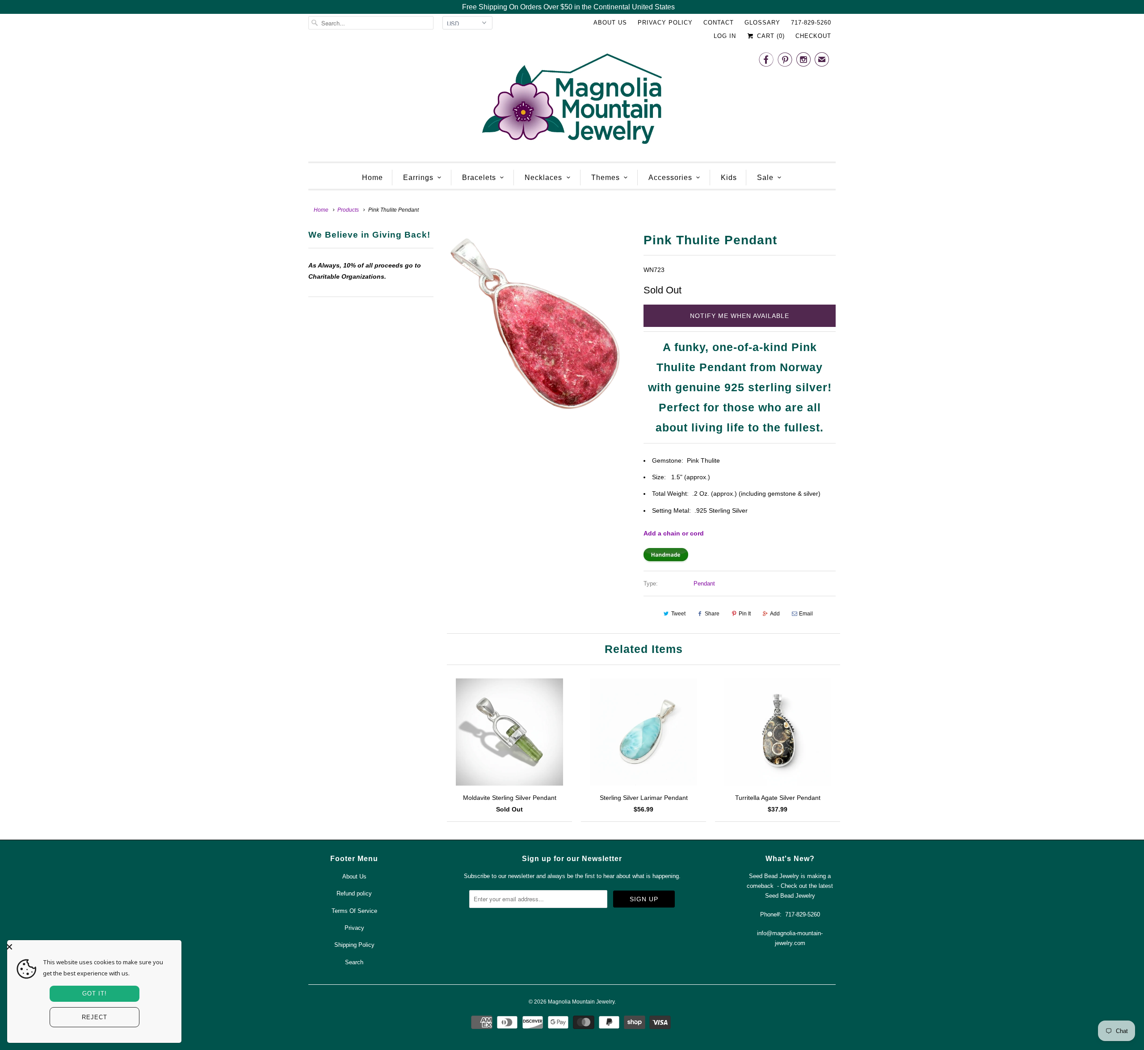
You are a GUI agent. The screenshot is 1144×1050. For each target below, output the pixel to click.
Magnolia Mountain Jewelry (581, 1002)
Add (775, 614)
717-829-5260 (811, 22)
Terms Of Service (354, 911)
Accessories (670, 177)
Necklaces (543, 177)
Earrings (418, 177)
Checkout (813, 36)
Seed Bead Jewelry (790, 895)
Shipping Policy (354, 944)
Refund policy (354, 893)
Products (348, 210)
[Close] (92, 946)
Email (806, 614)
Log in (725, 36)
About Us (610, 22)
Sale (765, 177)
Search (354, 962)
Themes (605, 177)
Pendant (704, 583)
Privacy (354, 928)
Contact (718, 22)
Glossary (762, 22)
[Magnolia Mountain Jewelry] (572, 101)
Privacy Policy (665, 22)
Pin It (745, 614)
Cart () (770, 36)
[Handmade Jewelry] (666, 560)
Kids (729, 177)
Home (372, 177)
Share (712, 614)
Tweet (678, 614)
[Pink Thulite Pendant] (538, 325)
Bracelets (479, 177)
